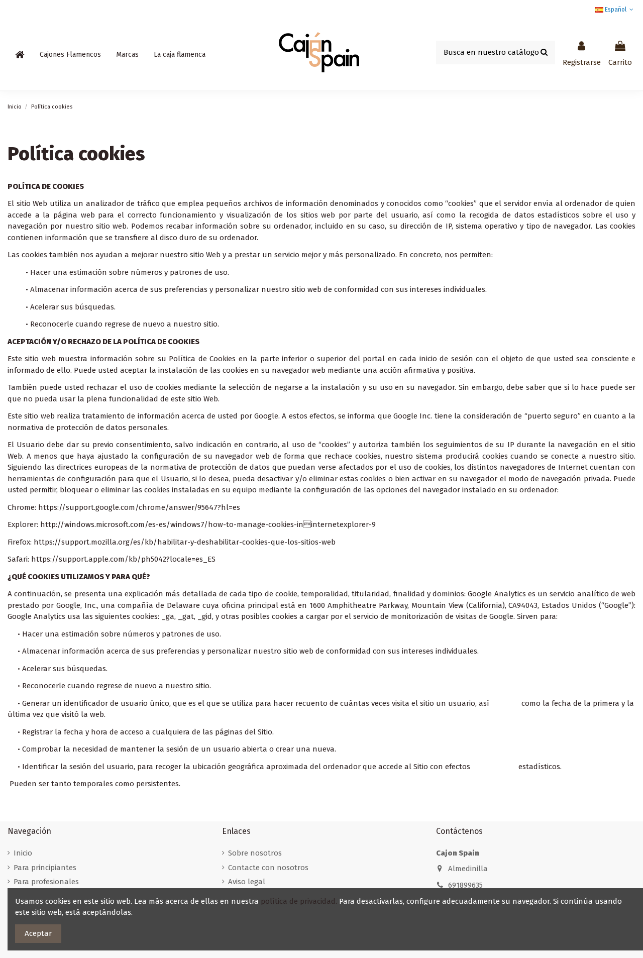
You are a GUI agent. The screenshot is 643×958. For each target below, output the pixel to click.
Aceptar (38, 933)
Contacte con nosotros (268, 867)
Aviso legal (246, 881)
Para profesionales (46, 881)
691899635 (465, 885)
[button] (70, 55)
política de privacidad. (299, 901)
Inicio (23, 853)
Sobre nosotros (255, 853)
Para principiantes (45, 867)
